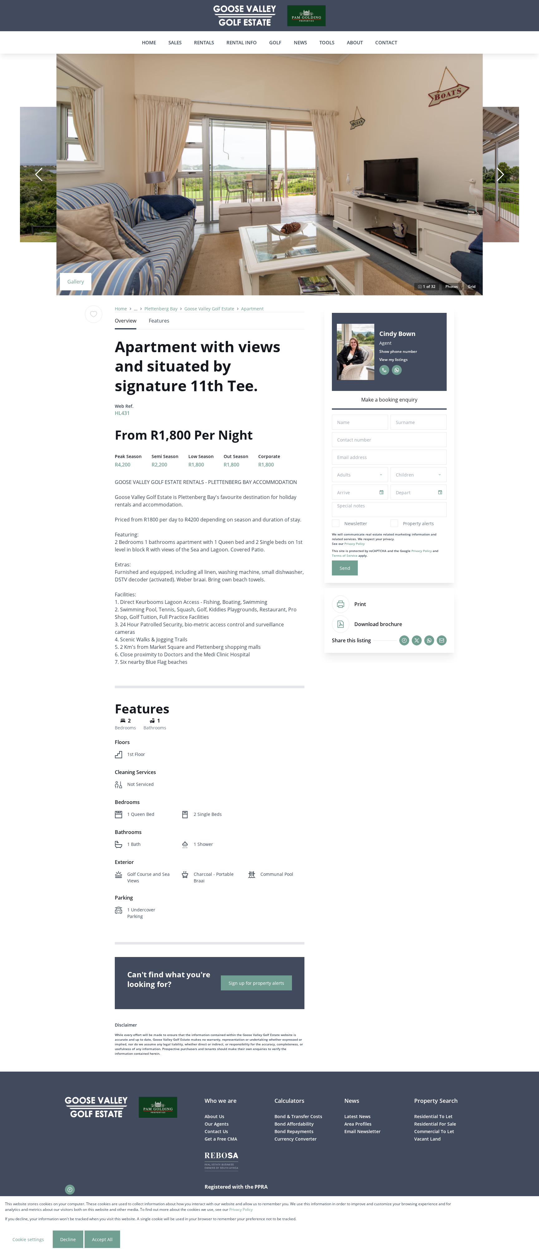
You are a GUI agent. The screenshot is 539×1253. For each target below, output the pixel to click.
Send (345, 568)
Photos (451, 286)
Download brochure (378, 624)
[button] (38, 174)
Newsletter (355, 523)
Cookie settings (28, 1239)
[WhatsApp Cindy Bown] (397, 370)
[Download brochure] (340, 624)
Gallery (75, 281)
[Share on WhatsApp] (429, 640)
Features (159, 320)
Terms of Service (344, 555)
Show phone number (398, 351)
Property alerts (418, 523)
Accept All (102, 1239)
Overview (125, 320)
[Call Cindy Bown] (384, 370)
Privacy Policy (354, 543)
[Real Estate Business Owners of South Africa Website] (221, 1162)
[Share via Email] (442, 640)
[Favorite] (93, 314)
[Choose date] (381, 492)
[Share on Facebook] (404, 640)
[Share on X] (417, 640)
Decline (68, 1239)
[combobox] (358, 474)
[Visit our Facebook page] (70, 1190)
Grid (471, 286)
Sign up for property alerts (256, 983)
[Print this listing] (340, 604)
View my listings (393, 359)
